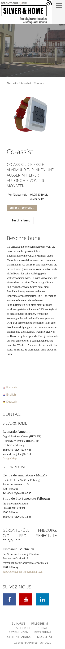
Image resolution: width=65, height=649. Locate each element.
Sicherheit (26, 83)
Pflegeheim (39, 623)
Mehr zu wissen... (22, 208)
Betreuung (42, 632)
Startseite (12, 83)
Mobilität (45, 637)
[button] (60, 5)
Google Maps (10, 458)
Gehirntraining (19, 637)
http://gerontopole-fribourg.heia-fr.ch (22, 571)
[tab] (21, 220)
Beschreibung (21, 220)
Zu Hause (18, 623)
